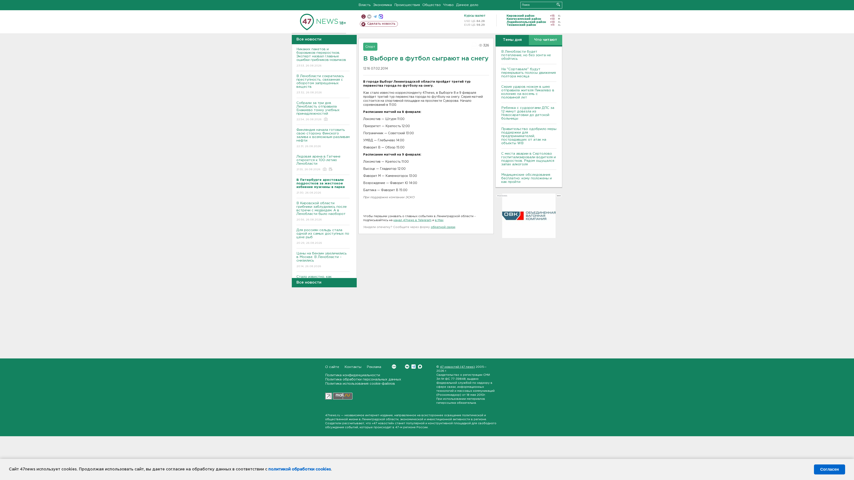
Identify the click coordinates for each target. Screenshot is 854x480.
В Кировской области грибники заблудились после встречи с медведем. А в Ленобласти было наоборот (321, 211)
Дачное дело (467, 5)
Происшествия (407, 5)
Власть (365, 5)
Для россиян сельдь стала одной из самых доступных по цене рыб (322, 236)
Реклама (374, 367)
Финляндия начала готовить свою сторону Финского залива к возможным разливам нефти (323, 138)
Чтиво (448, 5)
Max (420, 366)
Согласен (829, 469)
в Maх (439, 220)
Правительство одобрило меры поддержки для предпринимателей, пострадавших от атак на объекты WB (528, 136)
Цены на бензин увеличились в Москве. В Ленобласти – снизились (321, 260)
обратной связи (443, 227)
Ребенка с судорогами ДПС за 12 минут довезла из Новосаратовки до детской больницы (527, 113)
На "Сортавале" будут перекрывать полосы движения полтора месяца (528, 73)
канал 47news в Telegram (412, 220)
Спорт (370, 47)
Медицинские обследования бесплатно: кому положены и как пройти (526, 178)
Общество (431, 5)
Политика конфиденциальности (352, 375)
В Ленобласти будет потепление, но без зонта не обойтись (526, 55)
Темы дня (512, 40)
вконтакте (369, 16)
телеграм (375, 16)
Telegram (413, 366)
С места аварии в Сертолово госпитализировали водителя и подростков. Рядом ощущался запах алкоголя (528, 159)
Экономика (382, 5)
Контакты (352, 367)
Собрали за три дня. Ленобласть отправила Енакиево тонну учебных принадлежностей (318, 111)
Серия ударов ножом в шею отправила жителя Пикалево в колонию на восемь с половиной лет (527, 92)
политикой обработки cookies (299, 469)
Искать (558, 4)
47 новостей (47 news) (457, 367)
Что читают (545, 40)
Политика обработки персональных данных (363, 379)
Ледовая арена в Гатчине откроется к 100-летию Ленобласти (318, 163)
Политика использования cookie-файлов (360, 383)
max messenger (381, 16)
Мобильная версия (363, 16)
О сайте (332, 367)
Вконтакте (407, 366)
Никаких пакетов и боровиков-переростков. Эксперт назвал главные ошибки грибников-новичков (321, 57)
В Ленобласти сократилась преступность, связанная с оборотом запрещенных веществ (320, 84)
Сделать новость (381, 23)
